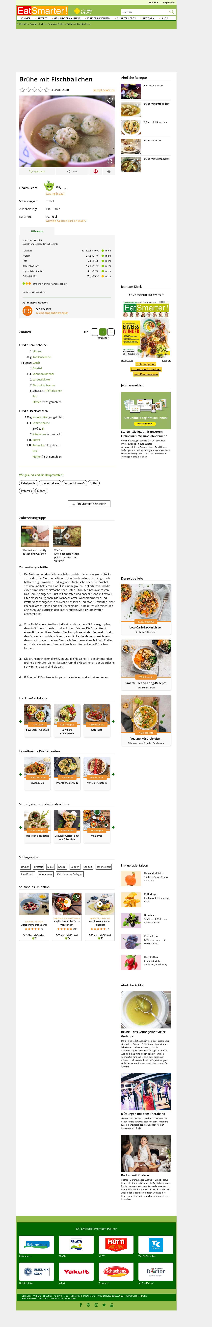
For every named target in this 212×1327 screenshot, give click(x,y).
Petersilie (38, 445)
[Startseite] (42, 10)
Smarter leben (126, 18)
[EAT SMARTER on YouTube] (111, 1305)
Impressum (75, 1296)
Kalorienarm (46, 874)
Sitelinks (47, 1296)
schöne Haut (104, 866)
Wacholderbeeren (43, 385)
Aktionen (148, 18)
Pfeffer (36, 402)
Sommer (25, 18)
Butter (36, 440)
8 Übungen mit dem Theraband (143, 1114)
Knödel (62, 866)
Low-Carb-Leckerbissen (145, 627)
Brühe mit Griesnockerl (156, 158)
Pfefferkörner (53, 391)
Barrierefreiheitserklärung (35, 1298)
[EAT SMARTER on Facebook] (80, 1305)
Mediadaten (57, 1298)
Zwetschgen (151, 936)
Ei (43, 428)
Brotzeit (38, 866)
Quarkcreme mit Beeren (34, 924)
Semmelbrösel (41, 423)
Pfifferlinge (150, 894)
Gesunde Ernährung (67, 18)
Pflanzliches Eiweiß (67, 782)
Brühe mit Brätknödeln (156, 103)
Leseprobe (127, 360)
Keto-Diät (96, 729)
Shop (164, 18)
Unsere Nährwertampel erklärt (50, 283)
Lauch (36, 362)
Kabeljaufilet (40, 417)
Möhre (41, 491)
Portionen (103, 338)
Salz (34, 396)
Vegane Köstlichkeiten (145, 738)
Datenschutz (89, 1296)
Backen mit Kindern (135, 1175)
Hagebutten (151, 957)
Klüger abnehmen (98, 18)
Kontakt (58, 1296)
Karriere (37, 1296)
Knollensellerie (41, 357)
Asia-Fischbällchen (153, 85)
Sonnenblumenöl (43, 374)
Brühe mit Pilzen (152, 140)
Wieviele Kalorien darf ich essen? (66, 221)
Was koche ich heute (37, 835)
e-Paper (166, 360)
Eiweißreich (37, 782)
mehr (108, 250)
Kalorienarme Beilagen (69, 874)
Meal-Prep (97, 835)
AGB (66, 1296)
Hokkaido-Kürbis (153, 873)
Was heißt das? (55, 193)
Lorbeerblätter (41, 379)
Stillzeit (88, 866)
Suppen (75, 866)
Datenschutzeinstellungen (110, 1296)
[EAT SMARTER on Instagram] (96, 1305)
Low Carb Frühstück (37, 729)
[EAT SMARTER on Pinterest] (88, 1305)
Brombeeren (151, 915)
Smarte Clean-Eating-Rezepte (145, 683)
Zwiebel (37, 368)
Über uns (26, 1296)
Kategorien (70, 1298)
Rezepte (42, 18)
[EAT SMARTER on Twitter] (103, 1305)
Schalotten (39, 434)
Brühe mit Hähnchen (155, 122)
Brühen (25, 866)
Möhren (37, 351)
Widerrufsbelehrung (136, 1296)
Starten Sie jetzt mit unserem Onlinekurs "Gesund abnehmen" (144, 434)
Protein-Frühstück (96, 782)
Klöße (50, 866)
